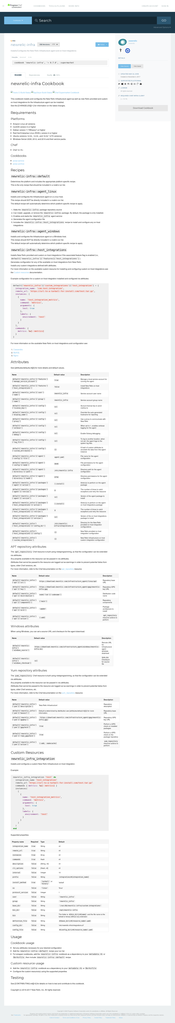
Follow (103, 44)
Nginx (15, 355)
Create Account (150, 6)
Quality (53, 75)
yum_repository (68, 692)
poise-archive (18, 163)
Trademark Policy (110, 1017)
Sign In (165, 6)
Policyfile (15, 57)
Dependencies (34, 75)
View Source (124, 66)
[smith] (121, 51)
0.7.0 (47, 44)
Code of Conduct (54, 1017)
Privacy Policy (87, 1017)
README (18, 75)
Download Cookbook (143, 108)
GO (164, 20)
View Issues (137, 66)
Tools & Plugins (57, 6)
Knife (30, 57)
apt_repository (68, 569)
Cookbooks (39, 6)
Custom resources (21, 272)
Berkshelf (23, 57)
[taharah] (128, 51)
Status (121, 1017)
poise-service (18, 160)
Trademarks (17, 1015)
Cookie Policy (98, 1017)
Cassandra (18, 349)
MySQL (16, 352)
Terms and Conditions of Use (71, 1017)
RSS (13, 41)
